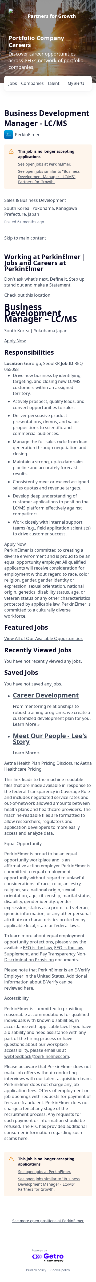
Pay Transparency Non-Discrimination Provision (45, 957)
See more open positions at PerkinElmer (48, 1220)
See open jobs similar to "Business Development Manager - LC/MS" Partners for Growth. (49, 176)
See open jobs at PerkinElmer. (44, 164)
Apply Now (15, 341)
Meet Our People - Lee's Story (50, 738)
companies (32, 83)
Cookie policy (60, 1270)
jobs (13, 83)
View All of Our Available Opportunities (43, 638)
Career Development (46, 695)
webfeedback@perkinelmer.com (36, 1056)
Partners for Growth (52, 16)
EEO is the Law (37, 948)
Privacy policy (36, 1270)
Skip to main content (25, 238)
